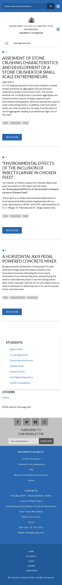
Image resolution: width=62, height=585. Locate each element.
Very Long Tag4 (18, 298)
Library (31, 480)
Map (31, 469)
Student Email (16, 366)
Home (31, 551)
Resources (31, 571)
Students (31, 556)
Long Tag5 (32, 298)
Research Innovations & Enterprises (31, 475)
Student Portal (17, 371)
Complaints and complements (31, 464)
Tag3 (25, 123)
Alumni (31, 566)
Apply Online (16, 349)
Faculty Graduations (20, 382)
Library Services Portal (21, 360)
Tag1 (5, 123)
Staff (31, 561)
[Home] (31, 20)
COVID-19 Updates (31, 459)
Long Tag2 (15, 123)
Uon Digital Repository (21, 377)
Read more (14, 138)
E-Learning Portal (19, 354)
